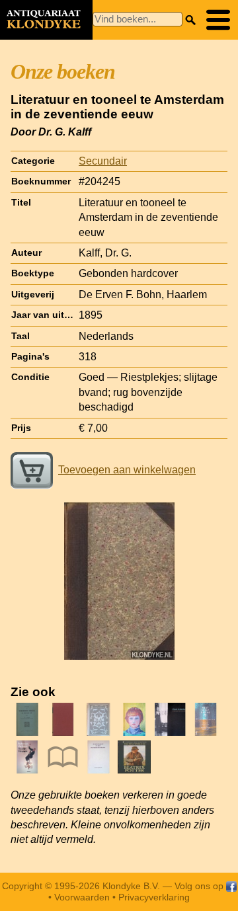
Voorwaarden (82, 897)
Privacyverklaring (154, 897)
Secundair (103, 161)
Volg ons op (200, 886)
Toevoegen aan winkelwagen (127, 469)
